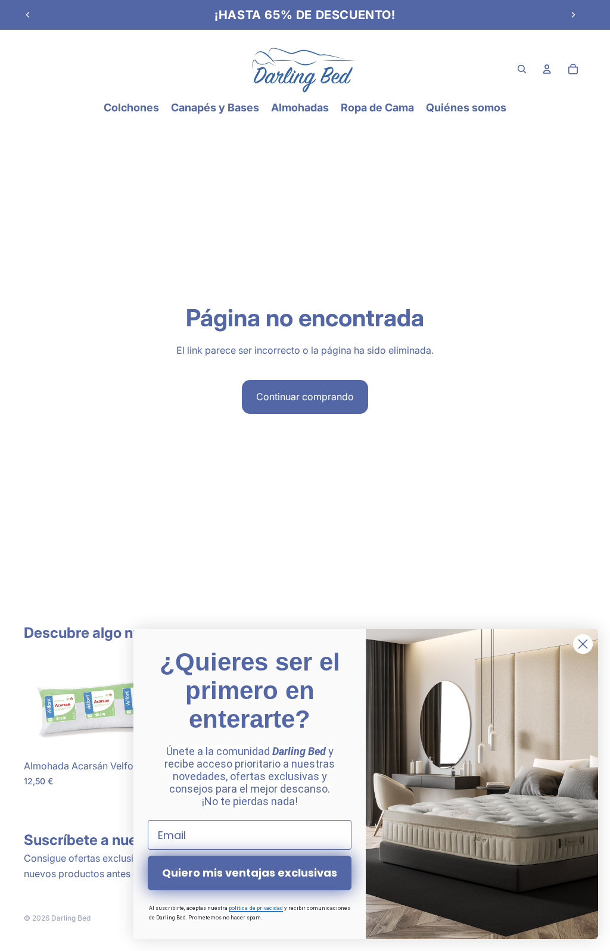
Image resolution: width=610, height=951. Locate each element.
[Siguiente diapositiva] (573, 15)
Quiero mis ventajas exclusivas (249, 872)
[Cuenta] (547, 69)
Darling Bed (71, 917)
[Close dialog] (582, 644)
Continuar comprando (305, 397)
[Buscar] (522, 69)
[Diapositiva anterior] (28, 15)
